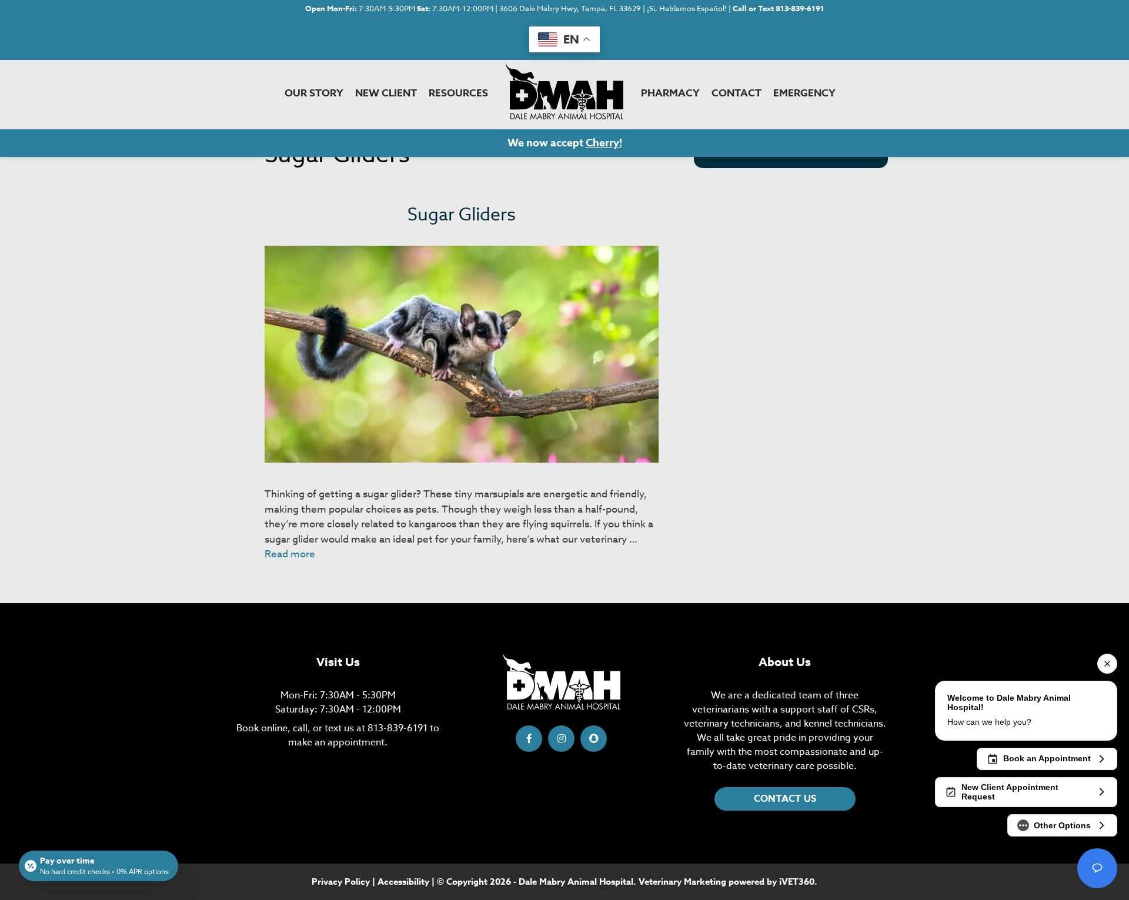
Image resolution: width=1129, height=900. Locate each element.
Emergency (804, 93)
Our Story (314, 93)
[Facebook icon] (529, 738)
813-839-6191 (397, 728)
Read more (290, 554)
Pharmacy (670, 93)
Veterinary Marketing (682, 881)
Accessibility (403, 881)
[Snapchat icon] (593, 738)
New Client (386, 93)
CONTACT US (785, 799)
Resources (458, 93)
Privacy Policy (341, 881)
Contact (736, 93)
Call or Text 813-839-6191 (778, 8)
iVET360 (796, 881)
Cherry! (604, 142)
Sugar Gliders (461, 214)
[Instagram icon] (561, 738)
